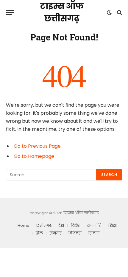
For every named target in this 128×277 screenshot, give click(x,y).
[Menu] (10, 12)
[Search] (119, 12)
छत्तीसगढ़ (43, 225)
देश (61, 225)
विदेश (75, 225)
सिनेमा (93, 233)
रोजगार (56, 233)
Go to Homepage (34, 156)
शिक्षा (112, 225)
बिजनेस (75, 233)
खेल (39, 233)
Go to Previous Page (37, 146)
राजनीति (94, 225)
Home (23, 225)
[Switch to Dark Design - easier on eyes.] (109, 12)
